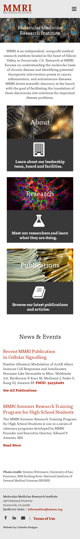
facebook (5, 517)
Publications (39, 292)
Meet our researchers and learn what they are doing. (40, 235)
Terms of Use (44, 518)
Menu (74, 9)
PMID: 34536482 (50, 382)
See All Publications (20, 390)
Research (39, 221)
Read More (12, 445)
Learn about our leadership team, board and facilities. (39, 163)
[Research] (40, 208)
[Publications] (40, 280)
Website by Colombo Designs (20, 527)
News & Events (40, 336)
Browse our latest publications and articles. (40, 306)
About (39, 149)
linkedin (14, 517)
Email (23, 517)
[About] (40, 137)
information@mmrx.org (45, 509)
